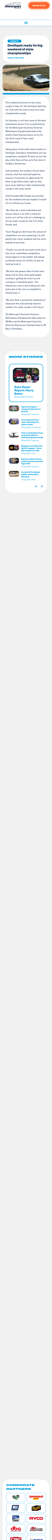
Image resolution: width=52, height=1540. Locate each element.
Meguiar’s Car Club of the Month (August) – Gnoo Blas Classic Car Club (32, 448)
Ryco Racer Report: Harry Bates (24, 390)
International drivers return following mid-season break (30, 422)
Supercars (35, 414)
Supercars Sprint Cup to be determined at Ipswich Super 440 (32, 461)
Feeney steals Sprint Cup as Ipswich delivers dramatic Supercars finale (32, 435)
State (34, 480)
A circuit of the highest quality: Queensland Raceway (30, 474)
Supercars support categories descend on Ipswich (31, 409)
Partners (29, 397)
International (36, 427)
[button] (26, 23)
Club (33, 453)
